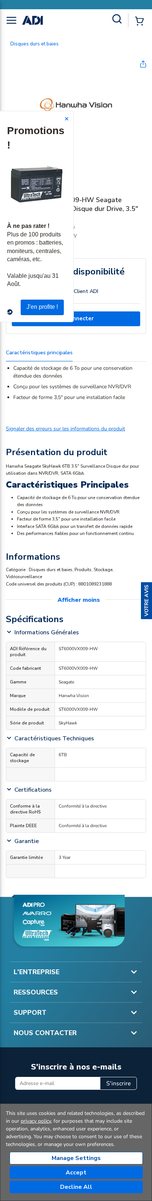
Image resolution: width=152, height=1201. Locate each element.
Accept (76, 1172)
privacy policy (36, 1121)
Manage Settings (76, 1158)
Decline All (76, 1187)
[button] (146, 600)
